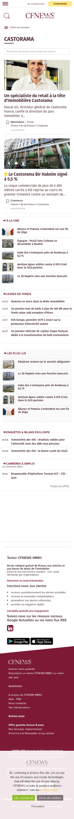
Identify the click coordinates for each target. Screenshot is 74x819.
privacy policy (48, 789)
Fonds (9, 62)
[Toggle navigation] (4, 3)
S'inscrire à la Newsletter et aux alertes (31, 733)
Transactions (13, 141)
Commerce (27, 141)
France (15, 125)
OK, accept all (23, 797)
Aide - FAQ (15, 699)
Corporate (42, 125)
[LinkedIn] (11, 629)
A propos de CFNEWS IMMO (25, 695)
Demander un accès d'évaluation (25, 580)
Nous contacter (18, 703)
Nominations (18, 122)
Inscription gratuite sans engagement (28, 611)
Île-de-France (28, 125)
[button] (5, 14)
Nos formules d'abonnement (25, 729)
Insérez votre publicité (22, 669)
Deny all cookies (50, 797)
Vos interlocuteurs (19, 707)
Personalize (37, 806)
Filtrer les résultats (19, 27)
